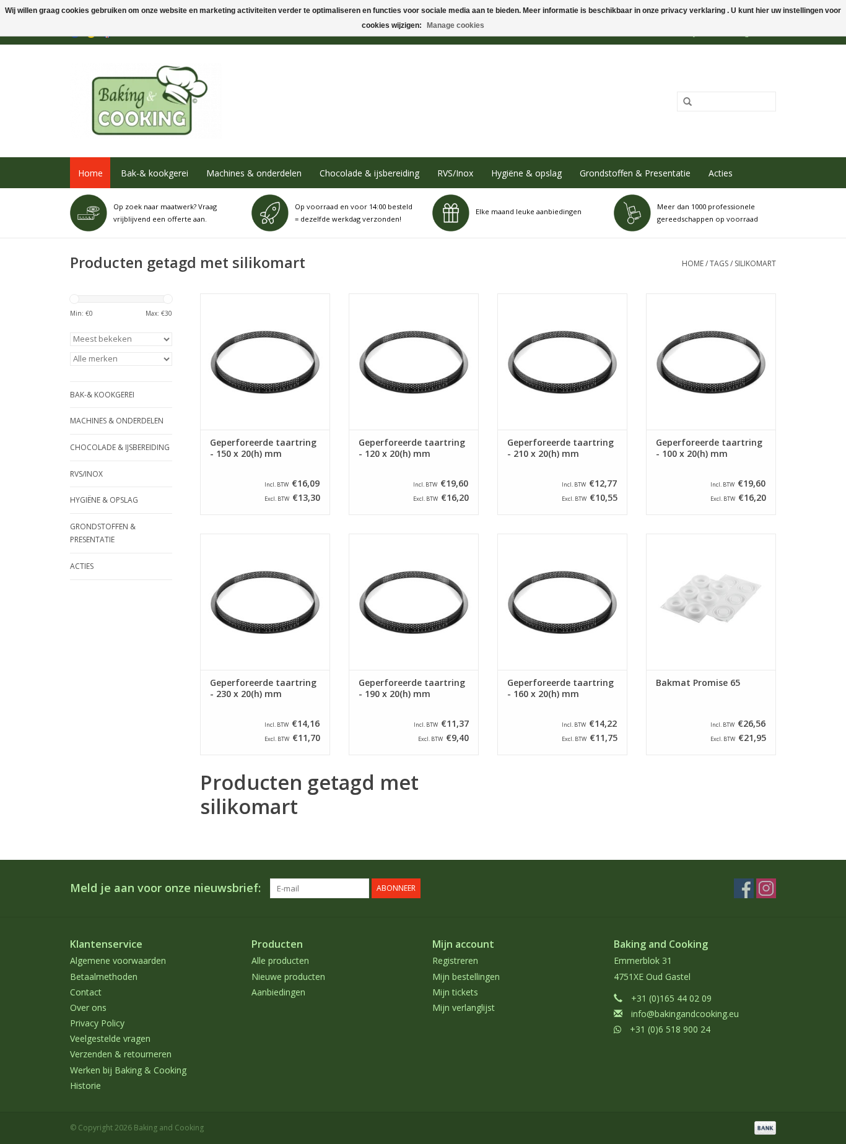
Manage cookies (455, 25)
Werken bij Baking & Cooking (128, 1070)
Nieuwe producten (288, 976)
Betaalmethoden (103, 976)
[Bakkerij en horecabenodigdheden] (278, 101)
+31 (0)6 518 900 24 (670, 1029)
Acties (721, 173)
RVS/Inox (455, 173)
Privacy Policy (97, 1023)
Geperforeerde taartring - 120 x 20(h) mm (412, 448)
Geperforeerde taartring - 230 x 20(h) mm (263, 688)
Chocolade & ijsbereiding (369, 173)
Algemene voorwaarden (118, 960)
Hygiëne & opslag (526, 173)
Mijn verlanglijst (463, 1007)
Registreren (455, 960)
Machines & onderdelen (254, 173)
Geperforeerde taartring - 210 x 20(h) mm (560, 448)
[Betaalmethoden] (763, 1127)
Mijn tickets (455, 992)
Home (90, 173)
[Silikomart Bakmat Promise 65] (711, 602)
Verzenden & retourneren (121, 1054)
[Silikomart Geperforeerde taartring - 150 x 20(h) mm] (265, 361)
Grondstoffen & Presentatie (635, 173)
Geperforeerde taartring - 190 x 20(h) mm (412, 688)
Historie (85, 1085)
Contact (86, 992)
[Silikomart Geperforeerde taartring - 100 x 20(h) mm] (711, 361)
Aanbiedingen (278, 992)
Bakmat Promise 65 (698, 682)
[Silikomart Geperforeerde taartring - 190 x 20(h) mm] (414, 602)
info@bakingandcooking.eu (685, 1014)
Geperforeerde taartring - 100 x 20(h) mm (709, 448)
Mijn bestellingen (466, 976)
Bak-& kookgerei (154, 173)
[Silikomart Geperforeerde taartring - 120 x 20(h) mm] (414, 361)
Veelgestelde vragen (110, 1038)
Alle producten (280, 960)
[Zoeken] (683, 102)
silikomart (755, 263)
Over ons (88, 1007)
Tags (719, 263)
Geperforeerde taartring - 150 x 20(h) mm (263, 448)
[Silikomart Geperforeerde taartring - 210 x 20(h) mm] (562, 361)
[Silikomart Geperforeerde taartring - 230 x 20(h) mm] (265, 602)
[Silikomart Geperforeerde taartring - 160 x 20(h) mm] (562, 602)
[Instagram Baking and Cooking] (766, 888)
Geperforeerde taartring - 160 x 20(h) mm (560, 688)
